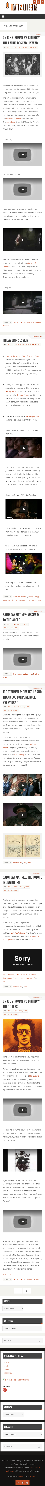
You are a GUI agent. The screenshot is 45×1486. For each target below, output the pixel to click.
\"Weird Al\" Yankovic (34, 600)
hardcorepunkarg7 (27, 978)
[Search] (39, 1341)
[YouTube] (34, 2)
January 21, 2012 (20, 624)
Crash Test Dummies (20, 597)
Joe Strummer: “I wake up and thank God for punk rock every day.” (22, 697)
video (8, 326)
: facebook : (7, 1366)
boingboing (19, 754)
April (9, 47)
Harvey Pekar (11, 391)
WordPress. (32, 1476)
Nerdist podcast (32, 416)
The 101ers (31, 1279)
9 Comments (37, 34)
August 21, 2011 (20, 1011)
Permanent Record (14, 118)
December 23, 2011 (21, 707)
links (24, 322)
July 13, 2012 (19, 344)
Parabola (22, 1476)
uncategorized (33, 344)
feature (33, 47)
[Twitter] (38, 2)
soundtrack (11, 122)
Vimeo (5, 981)
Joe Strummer (17, 322)
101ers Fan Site (9, 1274)
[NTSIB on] (7, 1392)
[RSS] (42, 2)
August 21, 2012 (20, 47)
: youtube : (7, 1373)
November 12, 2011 (21, 887)
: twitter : (6, 1362)
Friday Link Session (15, 340)
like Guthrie (34, 1076)
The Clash (18, 600)
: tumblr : (7, 1369)
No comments (37, 336)
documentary (17, 674)
